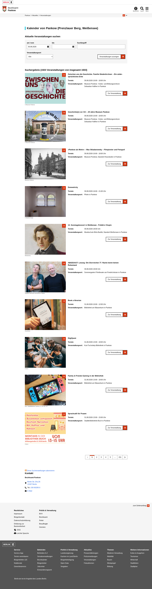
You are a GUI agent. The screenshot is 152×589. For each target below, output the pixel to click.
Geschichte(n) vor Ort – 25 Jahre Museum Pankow (88, 112)
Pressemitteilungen (91, 553)
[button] (125, 15)
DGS (19, 530)
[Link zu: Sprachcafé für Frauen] (45, 427)
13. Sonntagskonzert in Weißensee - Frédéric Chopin (90, 225)
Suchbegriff (81, 43)
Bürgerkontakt (19, 517)
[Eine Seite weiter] (125, 457)
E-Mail (29, 491)
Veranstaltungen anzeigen (109, 57)
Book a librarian (74, 300)
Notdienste (18, 563)
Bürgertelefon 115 (20, 560)
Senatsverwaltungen (45, 556)
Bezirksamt (43, 517)
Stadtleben (134, 563)
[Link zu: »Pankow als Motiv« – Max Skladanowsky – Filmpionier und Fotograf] (45, 163)
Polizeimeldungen (90, 556)
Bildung (110, 566)
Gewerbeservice (20, 566)
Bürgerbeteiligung (67, 560)
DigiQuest (72, 338)
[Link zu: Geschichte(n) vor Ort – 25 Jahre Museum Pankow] (45, 126)
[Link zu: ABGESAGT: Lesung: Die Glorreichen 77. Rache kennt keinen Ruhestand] (45, 277)
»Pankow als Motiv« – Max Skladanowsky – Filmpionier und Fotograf (96, 150)
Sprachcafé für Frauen (77, 414)
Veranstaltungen (45, 15)
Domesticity (73, 187)
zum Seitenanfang (139, 505)
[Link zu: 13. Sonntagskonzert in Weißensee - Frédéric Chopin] (45, 239)
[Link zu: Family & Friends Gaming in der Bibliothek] (45, 390)
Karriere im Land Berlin (69, 556)
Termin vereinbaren (21, 556)
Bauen (109, 560)
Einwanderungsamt (44, 570)
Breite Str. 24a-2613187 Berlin (33, 483)
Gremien (42, 527)
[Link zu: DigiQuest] (45, 352)
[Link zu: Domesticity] (45, 201)
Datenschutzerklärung (22, 520)
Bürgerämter (41, 563)
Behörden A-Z (42, 553)
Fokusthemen (89, 563)
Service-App (18, 553)
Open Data (65, 563)
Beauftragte (43, 524)
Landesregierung (67, 553)
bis (53, 43)
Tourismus (134, 556)
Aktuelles (35, 15)
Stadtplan (133, 566)
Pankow (27, 15)
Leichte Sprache (23, 533)
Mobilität (110, 556)
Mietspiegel (111, 563)
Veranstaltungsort (34, 53)
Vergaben (64, 566)
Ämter (41, 520)
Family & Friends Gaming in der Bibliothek (85, 376)
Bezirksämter (42, 560)
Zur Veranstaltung (114, 93)
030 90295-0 (35, 487)
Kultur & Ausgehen (137, 553)
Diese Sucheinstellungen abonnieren (41, 471)
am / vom (30, 43)
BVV (41, 514)
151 (119, 457)
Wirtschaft (134, 560)
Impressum (18, 514)
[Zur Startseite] (4, 9)
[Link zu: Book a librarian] (45, 314)
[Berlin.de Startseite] (8, 2)
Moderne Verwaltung (115, 553)
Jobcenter (41, 566)
